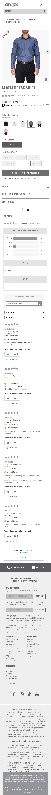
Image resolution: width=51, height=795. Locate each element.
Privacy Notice (10, 782)
